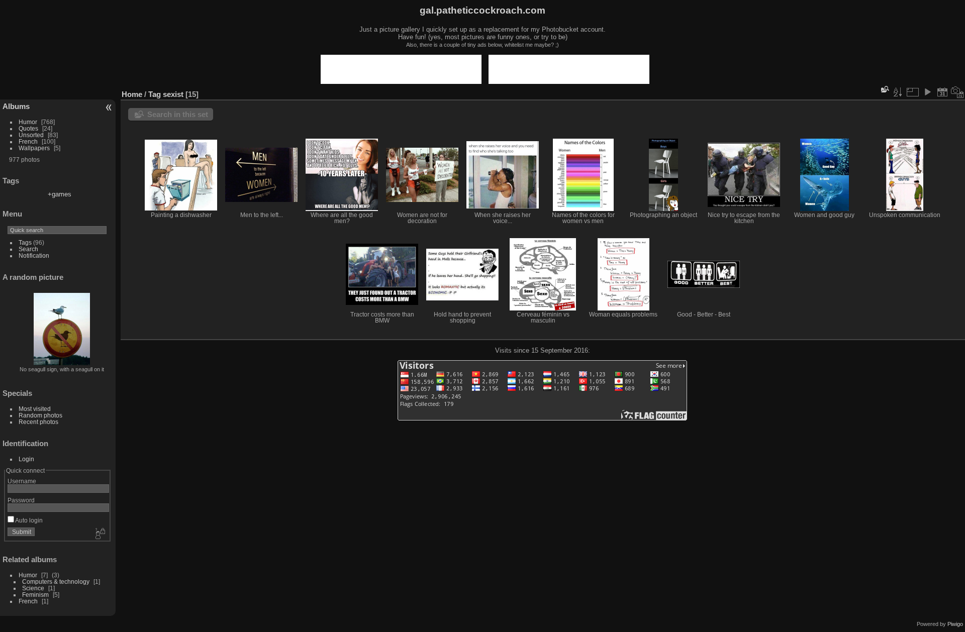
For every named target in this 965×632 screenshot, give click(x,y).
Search (28, 249)
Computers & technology (55, 581)
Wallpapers (34, 148)
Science (33, 588)
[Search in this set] (884, 89)
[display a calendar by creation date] (957, 91)
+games (59, 194)
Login (26, 459)
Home (132, 94)
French (28, 141)
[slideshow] (927, 91)
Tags (25, 242)
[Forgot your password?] (99, 534)
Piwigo (955, 624)
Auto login (28, 520)
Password (21, 500)
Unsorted (31, 135)
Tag (154, 94)
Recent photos (38, 421)
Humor (28, 122)
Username (22, 481)
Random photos (40, 415)
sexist (173, 94)
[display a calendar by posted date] (942, 91)
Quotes (28, 128)
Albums (16, 106)
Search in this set (177, 114)
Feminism (35, 594)
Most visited (35, 408)
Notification (34, 255)
